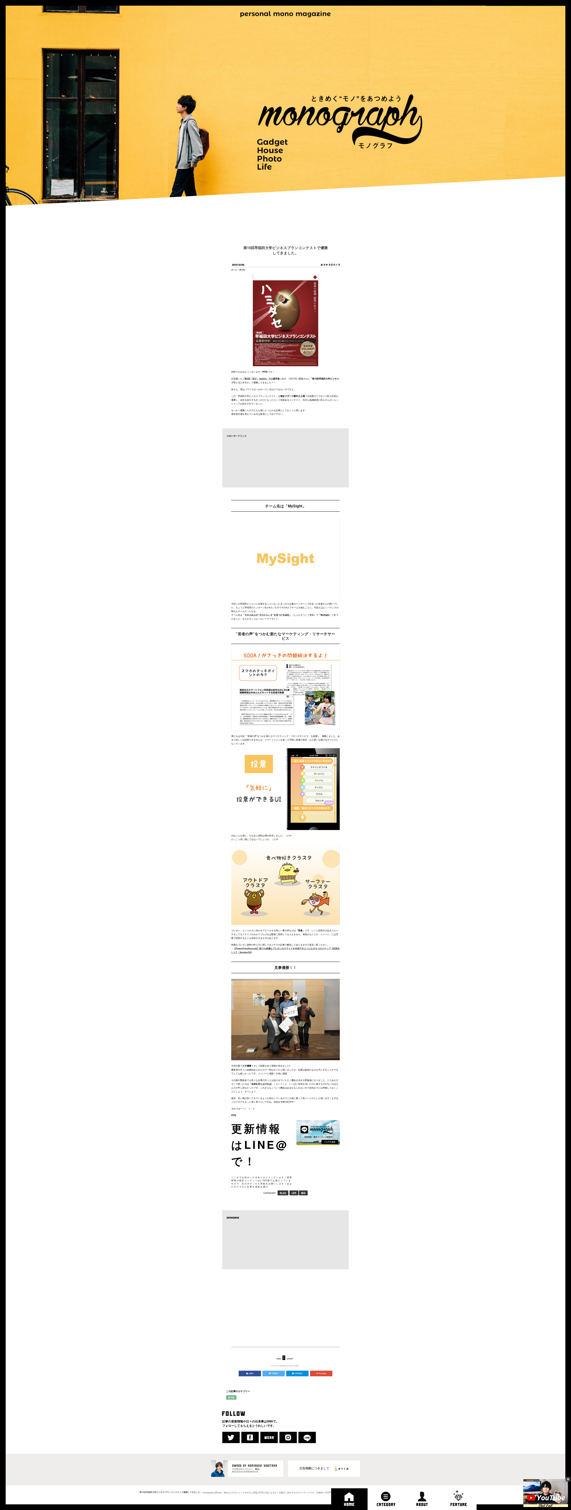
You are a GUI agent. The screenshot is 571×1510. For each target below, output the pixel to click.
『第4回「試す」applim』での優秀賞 (261, 378)
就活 (303, 1192)
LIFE (294, 1192)
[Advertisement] (284, 462)
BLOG (283, 1192)
